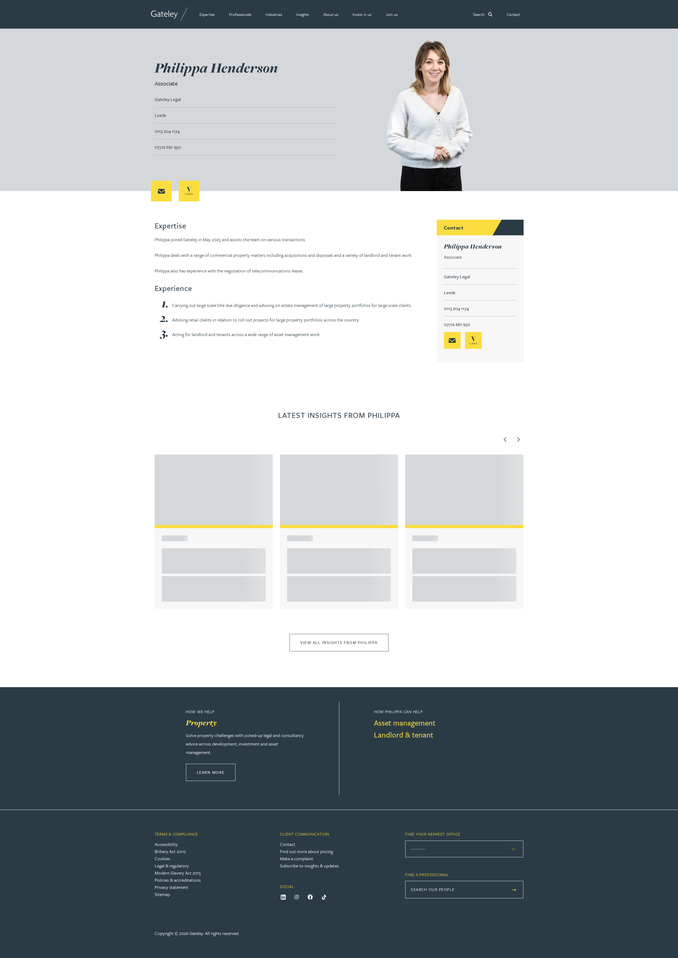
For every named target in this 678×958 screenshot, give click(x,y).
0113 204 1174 (167, 131)
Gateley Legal (168, 99)
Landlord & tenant (403, 734)
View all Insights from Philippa (339, 642)
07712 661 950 (168, 147)
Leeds (160, 115)
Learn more (216, 772)
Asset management (404, 722)
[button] (207, 14)
